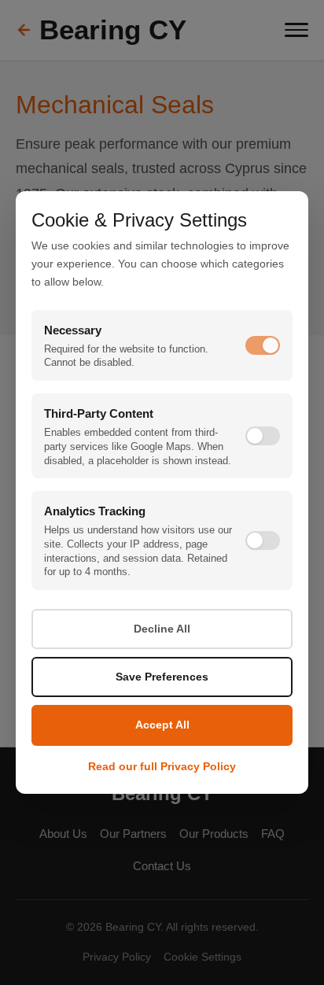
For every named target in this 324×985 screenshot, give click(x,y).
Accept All (162, 724)
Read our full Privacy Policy (162, 767)
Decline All (162, 628)
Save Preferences (162, 676)
